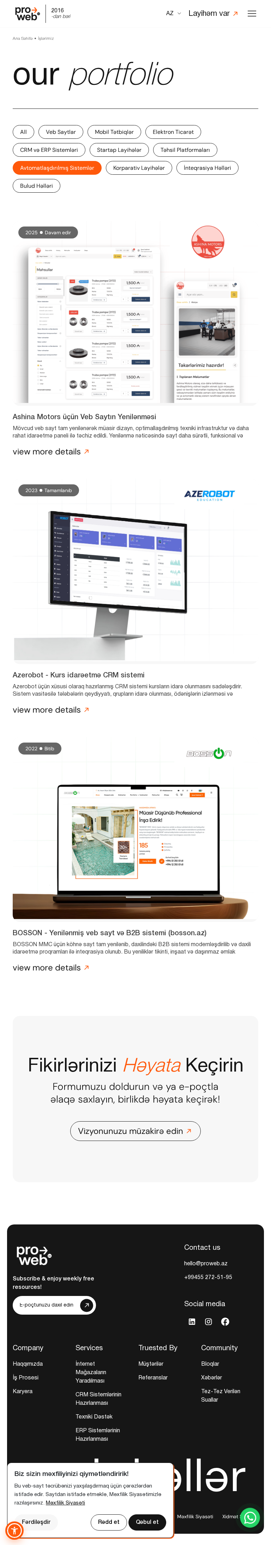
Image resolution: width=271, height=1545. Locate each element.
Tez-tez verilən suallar (220, 1396)
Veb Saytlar (61, 132)
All (23, 132)
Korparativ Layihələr (139, 168)
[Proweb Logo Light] (34, 1254)
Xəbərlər (211, 1378)
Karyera (22, 1391)
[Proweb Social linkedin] (191, 1321)
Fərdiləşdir (36, 1522)
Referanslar (153, 1378)
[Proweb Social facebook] (225, 1321)
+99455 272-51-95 (208, 1277)
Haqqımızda (28, 1364)
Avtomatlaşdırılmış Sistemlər (57, 168)
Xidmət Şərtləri (238, 1516)
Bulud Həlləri (36, 186)
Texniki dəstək (94, 1417)
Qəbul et (147, 1522)
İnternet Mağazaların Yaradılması (91, 1373)
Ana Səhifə (22, 39)
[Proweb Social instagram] (208, 1321)
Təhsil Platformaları (185, 150)
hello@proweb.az (206, 1263)
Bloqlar (210, 1364)
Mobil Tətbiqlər (114, 132)
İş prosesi (25, 1378)
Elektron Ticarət (173, 132)
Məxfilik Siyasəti (195, 1516)
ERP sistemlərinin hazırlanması (98, 1435)
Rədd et (109, 1522)
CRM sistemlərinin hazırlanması (98, 1399)
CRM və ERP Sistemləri (49, 150)
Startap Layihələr (119, 150)
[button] (14, 1530)
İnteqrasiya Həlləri (207, 168)
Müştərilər (150, 1364)
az (170, 13)
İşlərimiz (46, 39)
